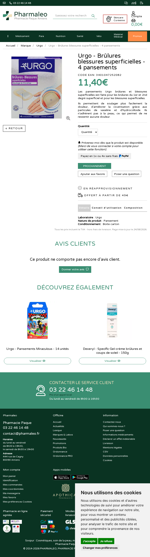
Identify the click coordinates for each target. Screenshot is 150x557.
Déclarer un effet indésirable (119, 439)
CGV (105, 451)
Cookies (107, 460)
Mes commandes (12, 484)
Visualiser (35, 361)
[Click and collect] (128, 3)
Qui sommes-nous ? (114, 426)
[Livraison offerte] (143, 3)
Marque (26, 45)
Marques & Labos (63, 434)
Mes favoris (9, 497)
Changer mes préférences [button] (100, 547)
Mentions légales (112, 447)
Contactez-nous (112, 422)
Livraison (108, 443)
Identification (10, 480)
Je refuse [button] (106, 541)
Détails (84, 208)
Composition (133, 208)
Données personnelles (115, 456)
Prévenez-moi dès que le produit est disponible (112, 142)
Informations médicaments (118, 434)
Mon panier (9, 476)
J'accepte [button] (89, 541)
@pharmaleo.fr (21, 433)
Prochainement (94, 166)
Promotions (59, 443)
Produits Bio (60, 447)
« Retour (14, 128)
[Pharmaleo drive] (136, 3)
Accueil (10, 45)
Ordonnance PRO (63, 456)
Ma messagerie (11, 493)
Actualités (58, 426)
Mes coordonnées (13, 489)
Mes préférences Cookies (17, 501)
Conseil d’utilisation (107, 208)
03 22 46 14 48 (71, 389)
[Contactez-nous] (6, 3)
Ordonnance (60, 451)
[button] (8, 36)
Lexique (57, 430)
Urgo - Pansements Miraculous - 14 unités (37, 349)
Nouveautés (59, 439)
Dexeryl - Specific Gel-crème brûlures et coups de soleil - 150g (112, 351)
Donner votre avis (74, 269)
